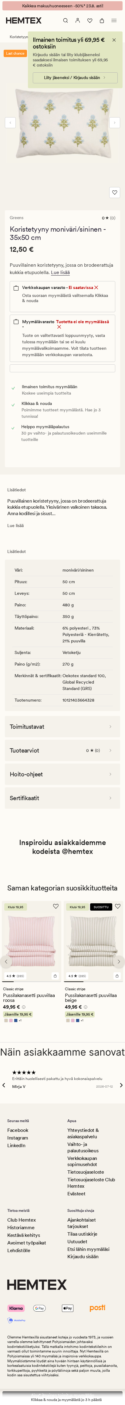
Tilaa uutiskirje (82, 1234)
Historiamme (20, 1227)
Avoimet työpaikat (26, 1243)
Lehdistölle (18, 1250)
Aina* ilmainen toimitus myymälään (62, 1395)
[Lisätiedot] (22, 1008)
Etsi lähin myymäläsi (88, 1249)
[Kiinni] (114, 40)
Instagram (17, 1138)
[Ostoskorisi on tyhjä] (102, 20)
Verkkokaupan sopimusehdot (82, 1161)
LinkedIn (16, 1145)
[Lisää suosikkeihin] (114, 192)
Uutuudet (77, 1241)
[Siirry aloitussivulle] (24, 20)
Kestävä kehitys (23, 1235)
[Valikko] (114, 20)
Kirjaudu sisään (82, 1256)
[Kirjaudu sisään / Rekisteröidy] (78, 20)
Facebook (17, 1130)
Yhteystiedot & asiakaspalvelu (83, 1133)
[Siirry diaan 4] (43, 981)
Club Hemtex (21, 1220)
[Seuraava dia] (114, 122)
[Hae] (65, 20)
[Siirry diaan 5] (55, 981)
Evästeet (76, 1194)
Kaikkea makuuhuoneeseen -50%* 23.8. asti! (62, 6)
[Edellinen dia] (10, 122)
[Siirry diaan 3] (31, 981)
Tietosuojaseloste (85, 1172)
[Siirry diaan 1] (8, 981)
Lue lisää (60, 272)
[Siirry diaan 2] (19, 981)
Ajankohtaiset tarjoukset (81, 1223)
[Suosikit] (90, 20)
